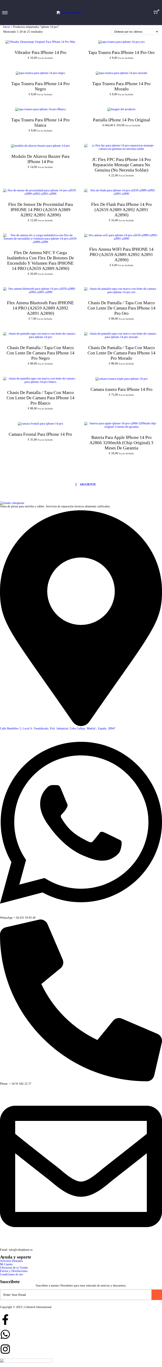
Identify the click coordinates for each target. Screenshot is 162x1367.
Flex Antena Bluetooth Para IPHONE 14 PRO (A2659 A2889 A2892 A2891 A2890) (40, 308)
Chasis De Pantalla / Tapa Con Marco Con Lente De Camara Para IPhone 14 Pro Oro (121, 308)
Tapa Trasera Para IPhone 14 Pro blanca (40, 122)
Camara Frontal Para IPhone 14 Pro (40, 434)
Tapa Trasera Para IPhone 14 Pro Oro (121, 52)
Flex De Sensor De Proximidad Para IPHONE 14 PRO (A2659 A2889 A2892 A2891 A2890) (40, 209)
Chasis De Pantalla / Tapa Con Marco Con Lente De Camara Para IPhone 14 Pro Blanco (40, 398)
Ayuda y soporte (15, 1257)
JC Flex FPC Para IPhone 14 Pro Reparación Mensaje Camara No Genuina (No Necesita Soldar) (121, 165)
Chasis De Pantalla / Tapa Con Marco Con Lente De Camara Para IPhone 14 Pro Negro (40, 353)
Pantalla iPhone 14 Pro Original (121, 119)
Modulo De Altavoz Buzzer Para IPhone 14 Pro (40, 159)
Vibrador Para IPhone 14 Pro (40, 52)
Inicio (6, 26)
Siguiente (88, 484)
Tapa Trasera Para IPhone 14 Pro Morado (121, 86)
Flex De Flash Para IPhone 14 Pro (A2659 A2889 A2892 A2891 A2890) (121, 209)
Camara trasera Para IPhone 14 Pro (121, 389)
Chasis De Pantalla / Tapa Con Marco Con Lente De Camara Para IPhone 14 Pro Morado (121, 353)
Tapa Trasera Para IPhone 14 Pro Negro (40, 86)
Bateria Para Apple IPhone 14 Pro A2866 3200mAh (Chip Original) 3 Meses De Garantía (121, 442)
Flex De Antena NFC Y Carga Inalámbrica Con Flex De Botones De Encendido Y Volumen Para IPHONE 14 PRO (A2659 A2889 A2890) (40, 260)
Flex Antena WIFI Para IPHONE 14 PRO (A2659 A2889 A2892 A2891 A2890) (121, 254)
